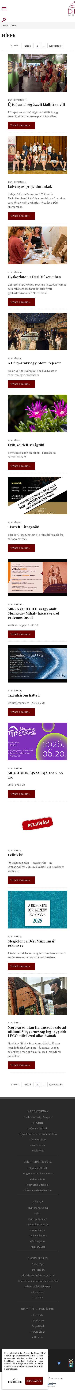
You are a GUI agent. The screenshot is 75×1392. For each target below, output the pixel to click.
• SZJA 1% (37, 1337)
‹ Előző (27, 45)
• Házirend (37, 1297)
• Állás (37, 1213)
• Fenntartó (37, 1315)
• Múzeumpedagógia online (37, 1190)
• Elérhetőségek (37, 1139)
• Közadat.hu (37, 1292)
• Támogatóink (37, 1331)
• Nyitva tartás (37, 1145)
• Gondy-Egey (38, 1264)
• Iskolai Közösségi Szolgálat (37, 1117)
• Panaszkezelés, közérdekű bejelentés (37, 1281)
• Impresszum (37, 1269)
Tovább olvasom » (20, 125)
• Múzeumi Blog (38, 1246)
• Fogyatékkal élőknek (37, 1184)
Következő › (55, 45)
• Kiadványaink (37, 1241)
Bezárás (43, 1354)
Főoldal (5, 26)
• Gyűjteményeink (37, 1235)
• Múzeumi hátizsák (37, 1128)
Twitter (60, 1363)
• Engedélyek (37, 1326)
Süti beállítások (15, 1380)
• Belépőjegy (37, 1150)
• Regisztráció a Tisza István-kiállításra (37, 1134)
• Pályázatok (37, 1320)
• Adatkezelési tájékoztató (37, 1286)
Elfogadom (34, 1380)
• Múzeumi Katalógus (37, 1207)
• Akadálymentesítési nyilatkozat (37, 1275)
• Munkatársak (37, 1230)
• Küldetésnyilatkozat (37, 1224)
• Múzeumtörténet (37, 1219)
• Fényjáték (37, 1122)
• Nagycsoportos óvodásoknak (37, 1173)
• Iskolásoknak (37, 1179)
